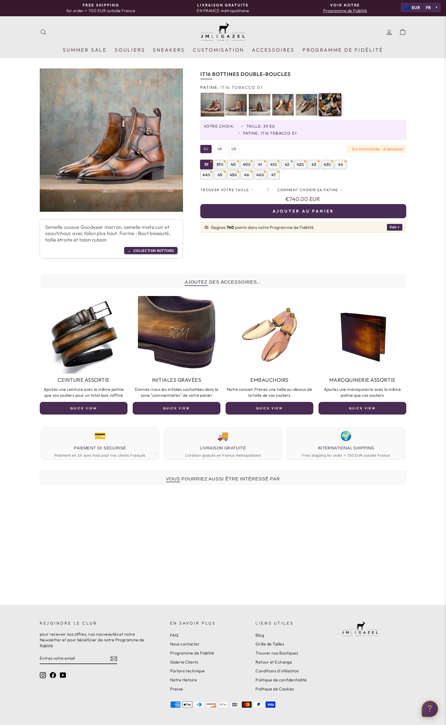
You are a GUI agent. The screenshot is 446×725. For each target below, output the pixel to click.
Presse (176, 688)
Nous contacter (185, 643)
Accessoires (273, 50)
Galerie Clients (184, 662)
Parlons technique (187, 670)
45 (220, 174)
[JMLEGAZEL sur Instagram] (43, 675)
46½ (260, 174)
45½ (233, 174)
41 (260, 164)
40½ (247, 164)
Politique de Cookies (275, 688)
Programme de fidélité (342, 50)
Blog (260, 635)
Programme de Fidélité (192, 653)
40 (233, 164)
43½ (327, 164)
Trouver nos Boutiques (277, 653)
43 (314, 164)
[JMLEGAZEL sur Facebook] (53, 675)
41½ (273, 164)
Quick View (83, 408)
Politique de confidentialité (281, 679)
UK (220, 148)
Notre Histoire (183, 679)
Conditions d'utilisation (277, 670)
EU (206, 148)
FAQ (174, 635)
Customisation (218, 50)
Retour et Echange (274, 662)
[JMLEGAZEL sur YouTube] (63, 675)
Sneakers (169, 50)
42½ (300, 164)
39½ (220, 164)
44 (340, 164)
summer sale (85, 50)
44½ (206, 174)
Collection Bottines (150, 250)
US (234, 148)
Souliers (130, 50)
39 (206, 164)
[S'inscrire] (113, 658)
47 (273, 174)
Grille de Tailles (270, 643)
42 (287, 164)
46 (246, 174)
